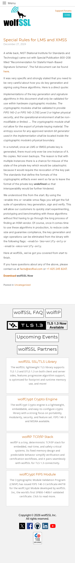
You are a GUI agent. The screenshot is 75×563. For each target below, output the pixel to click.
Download (9, 275)
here (6, 71)
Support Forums (63, 10)
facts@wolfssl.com (31, 268)
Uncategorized (22, 284)
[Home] (17, 15)
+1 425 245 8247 (56, 268)
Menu (15, 3)
